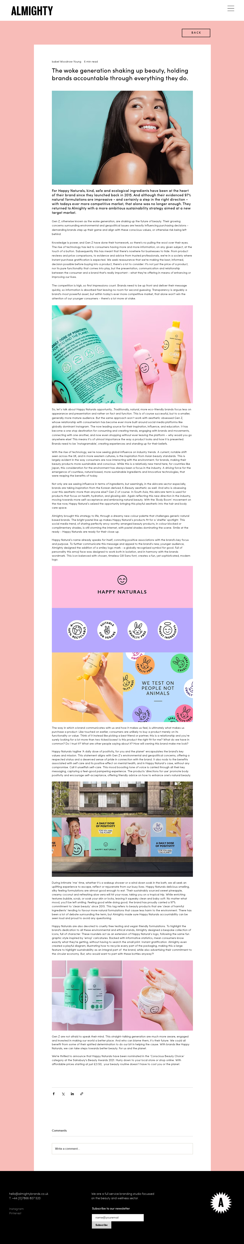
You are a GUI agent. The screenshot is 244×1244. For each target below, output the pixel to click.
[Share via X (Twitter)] (63, 1094)
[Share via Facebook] (53, 1094)
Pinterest (15, 1213)
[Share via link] (81, 1094)
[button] (231, 8)
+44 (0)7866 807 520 (26, 1198)
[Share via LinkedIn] (72, 1094)
